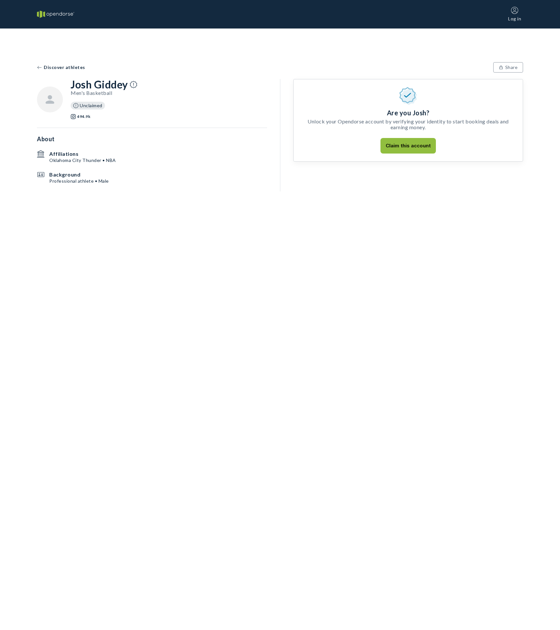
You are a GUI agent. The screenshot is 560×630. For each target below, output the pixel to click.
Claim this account (408, 146)
